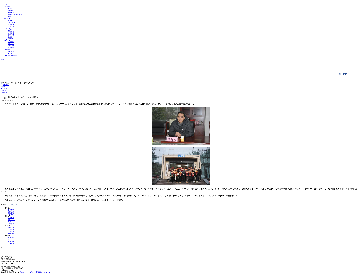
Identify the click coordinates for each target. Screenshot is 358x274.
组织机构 (11, 12)
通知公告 (11, 36)
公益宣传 (11, 48)
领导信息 (11, 10)
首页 (5, 5)
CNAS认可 (11, 22)
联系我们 (7, 49)
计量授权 (11, 20)
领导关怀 (11, 30)
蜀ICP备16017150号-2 (26, 272)
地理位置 (11, 51)
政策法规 (11, 34)
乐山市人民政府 (14, 205)
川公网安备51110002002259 (44, 272)
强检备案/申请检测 (10, 55)
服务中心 (7, 40)
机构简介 (11, 8)
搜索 (2, 59)
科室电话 (11, 53)
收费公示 (11, 26)
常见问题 (11, 46)
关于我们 (7, 7)
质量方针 (11, 16)
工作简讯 (11, 32)
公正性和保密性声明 (15, 14)
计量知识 (11, 42)
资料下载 (11, 44)
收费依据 (11, 224)
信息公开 (7, 18)
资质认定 (11, 24)
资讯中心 (7, 28)
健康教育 (11, 38)
